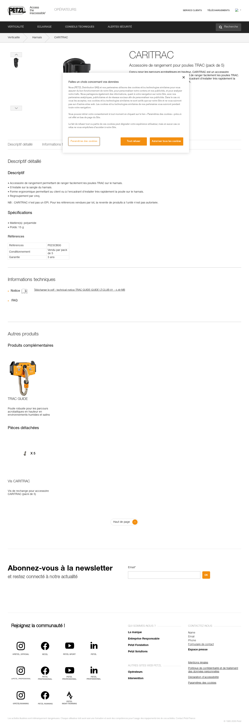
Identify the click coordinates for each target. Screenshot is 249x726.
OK (206, 575)
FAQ (173, 19)
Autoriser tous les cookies (166, 141)
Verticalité (16, 27)
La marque (135, 632)
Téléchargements (218, 10)
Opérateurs (65, 10)
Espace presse (198, 649)
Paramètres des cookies (84, 141)
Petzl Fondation (138, 645)
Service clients (192, 10)
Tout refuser (133, 141)
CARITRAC (61, 37)
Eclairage (44, 27)
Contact (175, 25)
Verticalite (14, 37)
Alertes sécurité (120, 27)
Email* (132, 567)
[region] (126, 113)
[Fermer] (183, 77)
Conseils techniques (79, 27)
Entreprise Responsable (144, 639)
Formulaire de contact (201, 644)
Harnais (37, 37)
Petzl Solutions (138, 651)
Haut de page (121, 522)
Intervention (135, 678)
